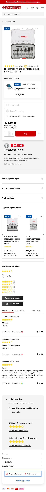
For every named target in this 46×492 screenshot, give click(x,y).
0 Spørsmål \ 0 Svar (7, 277)
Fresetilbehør (10, 21)
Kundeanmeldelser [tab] (11, 266)
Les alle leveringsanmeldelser (20, 445)
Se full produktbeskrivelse (12, 164)
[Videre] (43, 235)
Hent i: (12, 111)
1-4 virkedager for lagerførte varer (21, 403)
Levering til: (14, 105)
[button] (12, 298)
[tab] (8, 311)
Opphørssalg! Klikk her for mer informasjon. (23, 2)
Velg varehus (19, 111)
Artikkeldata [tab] (8, 198)
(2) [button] (14, 281)
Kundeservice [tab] (7, 458)
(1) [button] (14, 284)
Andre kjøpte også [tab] (10, 178)
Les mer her (16, 412)
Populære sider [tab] (7, 466)
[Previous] (2, 235)
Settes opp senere (23, 480)
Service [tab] (5, 454)
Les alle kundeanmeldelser (18, 430)
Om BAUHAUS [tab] (7, 462)
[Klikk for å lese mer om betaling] (13, 488)
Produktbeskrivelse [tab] (11, 188)
